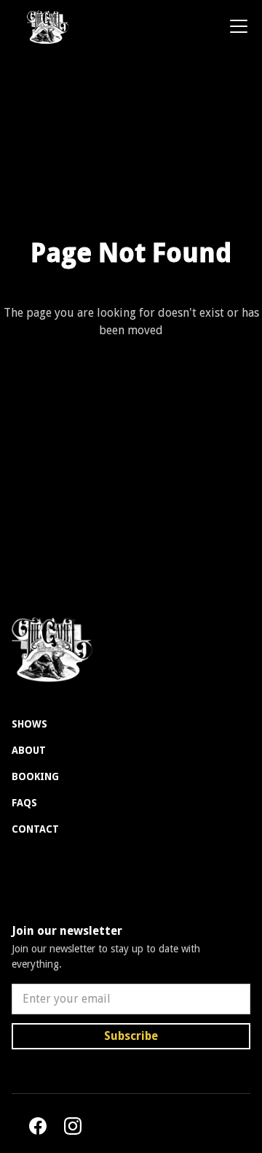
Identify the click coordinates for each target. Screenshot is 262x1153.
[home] (43, 26)
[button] (235, 26)
